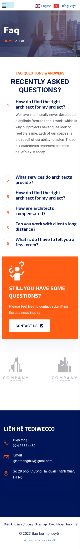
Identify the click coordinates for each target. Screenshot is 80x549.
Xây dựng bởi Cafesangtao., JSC (40, 540)
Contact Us (27, 326)
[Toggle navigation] (8, 5)
